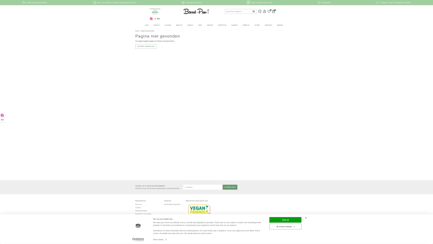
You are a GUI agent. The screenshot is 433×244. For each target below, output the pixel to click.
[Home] (196, 11)
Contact (138, 207)
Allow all (285, 220)
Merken (280, 25)
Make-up (179, 25)
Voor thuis (222, 25)
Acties (257, 25)
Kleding (234, 25)
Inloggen (264, 11)
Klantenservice (260, 11)
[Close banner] (306, 218)
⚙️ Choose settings (284, 226)
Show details (158, 239)
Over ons (268, 25)
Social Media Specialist (172, 204)
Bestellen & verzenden (143, 214)
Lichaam (168, 25)
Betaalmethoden (141, 211)
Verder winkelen (145, 46)
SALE (147, 25)
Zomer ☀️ (246, 25)
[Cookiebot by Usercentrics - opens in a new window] (138, 239)
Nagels (190, 25)
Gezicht (157, 25)
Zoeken (254, 11)
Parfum (210, 25)
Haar (200, 25)
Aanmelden (230, 187)
